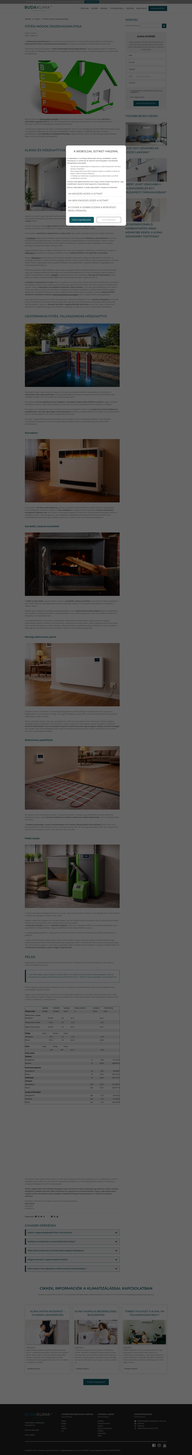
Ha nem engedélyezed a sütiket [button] (88, 200)
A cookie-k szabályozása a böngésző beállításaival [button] (92, 209)
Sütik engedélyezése (81, 220)
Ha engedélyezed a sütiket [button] (85, 193)
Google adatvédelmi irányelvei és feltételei (100, 187)
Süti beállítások (109, 220)
